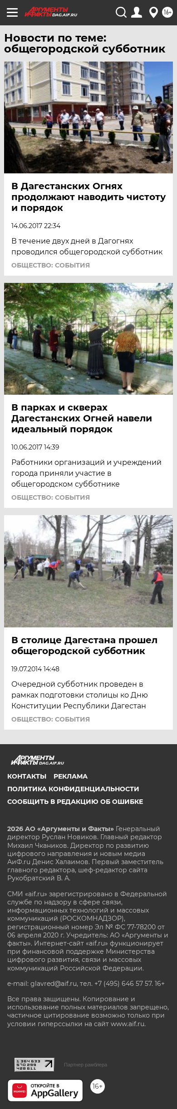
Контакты (26, 776)
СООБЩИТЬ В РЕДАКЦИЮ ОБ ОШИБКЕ (75, 802)
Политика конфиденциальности (73, 789)
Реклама (71, 776)
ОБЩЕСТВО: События (50, 265)
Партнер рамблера (85, 1064)
